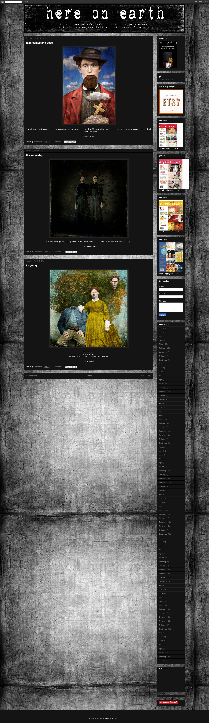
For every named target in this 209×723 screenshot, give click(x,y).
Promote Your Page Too (166, 79)
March (161, 344)
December (163, 391)
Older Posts (146, 376)
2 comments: (57, 367)
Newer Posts (31, 376)
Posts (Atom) (93, 382)
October (162, 356)
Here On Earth (163, 75)
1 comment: (56, 142)
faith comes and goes (39, 42)
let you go (32, 265)
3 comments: (57, 252)
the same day (34, 155)
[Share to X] (70, 142)
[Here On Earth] (160, 77)
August (161, 364)
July (160, 328)
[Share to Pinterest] (74, 142)
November (163, 435)
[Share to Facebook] (72, 142)
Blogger (116, 718)
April (161, 340)
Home (89, 376)
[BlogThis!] (68, 142)
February (162, 348)
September (163, 360)
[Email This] (65, 142)
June (161, 332)
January (162, 352)
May (160, 336)
